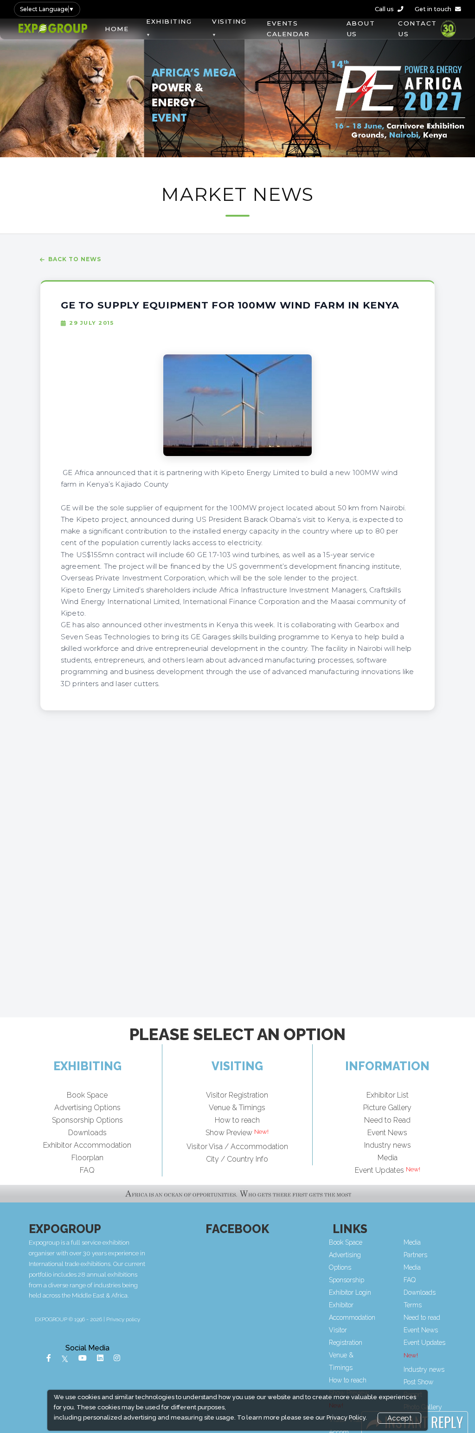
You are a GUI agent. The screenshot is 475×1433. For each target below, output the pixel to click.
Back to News (74, 259)
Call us (384, 9)
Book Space (87, 1095)
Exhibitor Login (350, 1292)
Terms (413, 1305)
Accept (399, 1418)
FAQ (87, 1170)
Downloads (87, 1132)
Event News (387, 1132)
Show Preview (228, 1132)
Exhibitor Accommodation (87, 1145)
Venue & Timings (237, 1107)
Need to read (422, 1317)
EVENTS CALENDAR (288, 28)
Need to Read (387, 1120)
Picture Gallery (387, 1107)
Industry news (387, 1145)
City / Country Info (237, 1159)
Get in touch (433, 9)
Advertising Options (87, 1107)
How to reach (237, 1120)
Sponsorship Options (87, 1120)
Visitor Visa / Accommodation (237, 1146)
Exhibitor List (387, 1095)
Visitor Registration (237, 1095)
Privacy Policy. (347, 1417)
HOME (116, 28)
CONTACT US (417, 28)
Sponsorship (346, 1280)
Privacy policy (123, 1319)
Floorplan (87, 1157)
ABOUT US (361, 28)
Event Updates (379, 1170)
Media (388, 1157)
